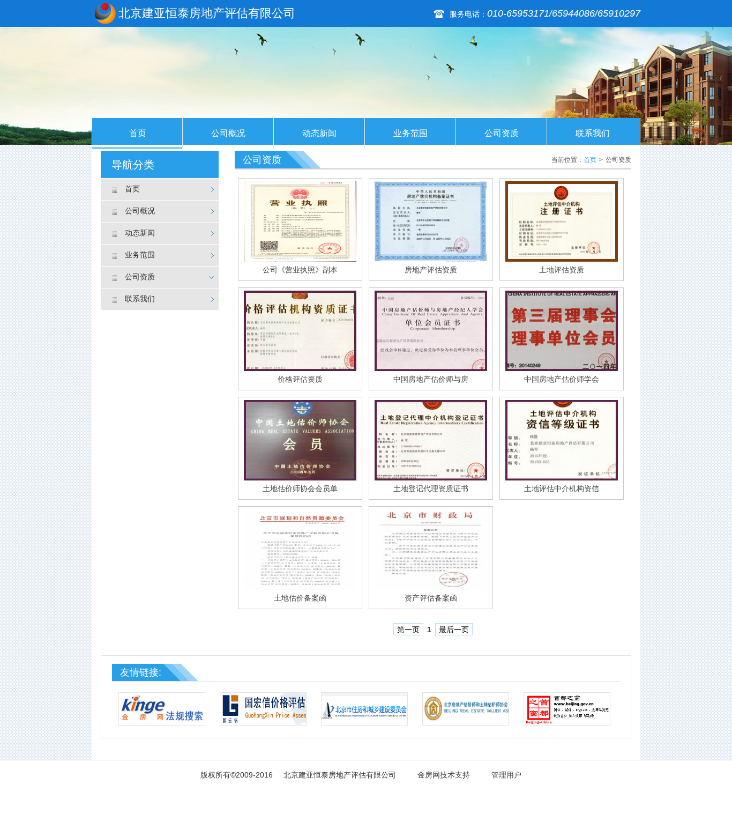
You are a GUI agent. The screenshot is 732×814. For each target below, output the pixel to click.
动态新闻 (319, 133)
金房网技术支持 (443, 775)
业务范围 (410, 133)
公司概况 (228, 133)
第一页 (408, 629)
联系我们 (593, 133)
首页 (137, 133)
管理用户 (506, 775)
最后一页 (454, 629)
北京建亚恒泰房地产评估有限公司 (339, 775)
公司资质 (501, 133)
